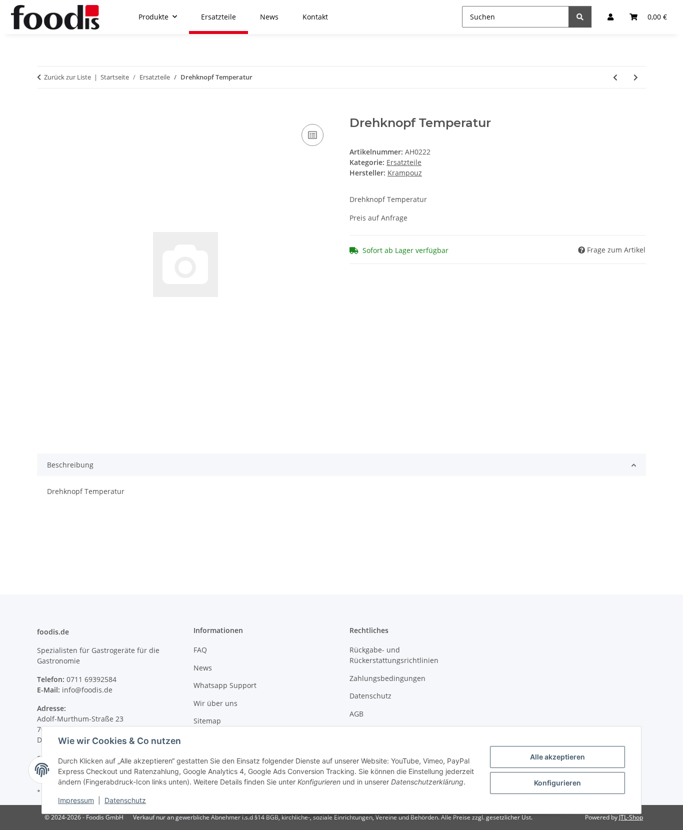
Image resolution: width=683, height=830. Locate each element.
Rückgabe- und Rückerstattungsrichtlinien (394, 655)
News (203, 667)
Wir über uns (216, 703)
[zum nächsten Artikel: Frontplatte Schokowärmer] (636, 77)
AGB (357, 713)
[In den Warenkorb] (45, 110)
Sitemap (207, 721)
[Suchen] (580, 17)
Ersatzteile (404, 162)
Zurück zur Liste (67, 77)
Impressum (76, 800)
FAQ (200, 649)
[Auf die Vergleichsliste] (313, 135)
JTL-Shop (631, 817)
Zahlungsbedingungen (388, 678)
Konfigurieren (557, 782)
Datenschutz (125, 800)
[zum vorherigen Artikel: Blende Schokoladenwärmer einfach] (615, 77)
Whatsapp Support (225, 685)
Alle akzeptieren (557, 756)
